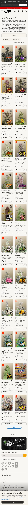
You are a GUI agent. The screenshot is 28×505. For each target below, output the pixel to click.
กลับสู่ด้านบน (13, 435)
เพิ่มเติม (14, 427)
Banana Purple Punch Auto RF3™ (20, 414)
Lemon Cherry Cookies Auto (5, 96)
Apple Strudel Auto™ (7, 128)
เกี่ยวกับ (4, 482)
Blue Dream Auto (19, 350)
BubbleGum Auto (6, 287)
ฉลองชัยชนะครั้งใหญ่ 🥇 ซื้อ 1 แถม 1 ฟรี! (13, 8)
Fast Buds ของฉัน (7, 475)
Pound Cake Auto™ (20, 96)
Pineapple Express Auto (6, 350)
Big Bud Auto (18, 255)
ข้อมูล (3, 479)
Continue (23, 5)
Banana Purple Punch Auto (20, 160)
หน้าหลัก (5, 14)
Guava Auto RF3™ (6, 64)
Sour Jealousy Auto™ (20, 128)
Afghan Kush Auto (6, 318)
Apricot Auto (4, 160)
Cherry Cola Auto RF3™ (6, 414)
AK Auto (17, 287)
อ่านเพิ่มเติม (19, 31)
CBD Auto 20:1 (5, 382)
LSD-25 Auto (4, 223)
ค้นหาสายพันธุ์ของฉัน (19, 446)
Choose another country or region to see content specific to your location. (12, 2)
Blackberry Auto (19, 192)
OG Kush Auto (5, 255)
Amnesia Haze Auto (20, 223)
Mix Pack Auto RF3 (20, 382)
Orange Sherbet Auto (7, 192)
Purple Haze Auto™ (20, 64)
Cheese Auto (18, 318)
